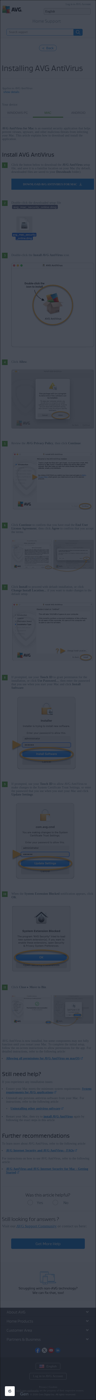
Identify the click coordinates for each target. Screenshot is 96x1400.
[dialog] (48, 700)
